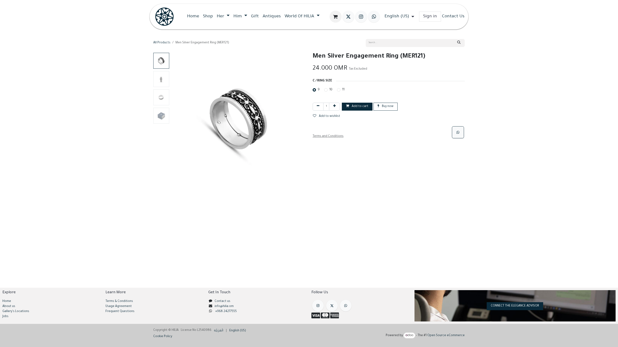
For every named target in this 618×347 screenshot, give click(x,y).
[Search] (459, 43)
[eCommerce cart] (336, 17)
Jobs (5, 316)
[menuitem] (193, 16)
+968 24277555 (226, 311)
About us (8, 306)
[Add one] (334, 107)
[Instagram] (361, 16)
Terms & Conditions (119, 301)
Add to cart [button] (359, 106)
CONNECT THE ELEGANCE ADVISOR (515, 306)
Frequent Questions (120, 311)
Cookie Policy (268, 338)
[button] (178, 120)
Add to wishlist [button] (329, 116)
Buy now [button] (387, 106)
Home (6, 301)
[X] (348, 16)
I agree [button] (456, 339)
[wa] (374, 16)
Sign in (430, 16)
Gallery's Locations (15, 311)
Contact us (222, 301)
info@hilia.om (224, 306)
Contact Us (453, 16)
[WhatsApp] (458, 132)
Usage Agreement (118, 306)
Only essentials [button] (436, 339)
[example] (345, 305)
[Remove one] (318, 107)
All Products (161, 43)
